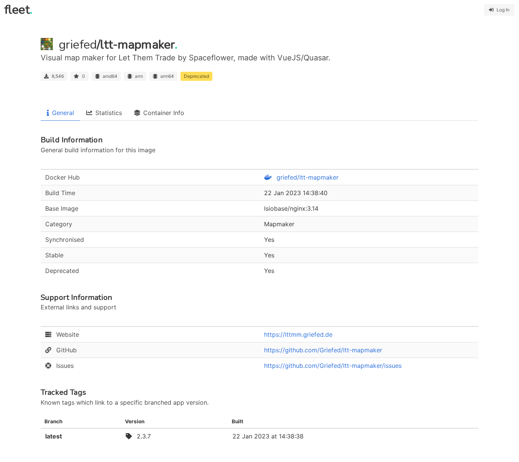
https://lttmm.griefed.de (298, 334)
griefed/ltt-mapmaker (307, 177)
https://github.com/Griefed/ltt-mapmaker (323, 350)
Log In (503, 10)
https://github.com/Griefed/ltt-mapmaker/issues (333, 365)
